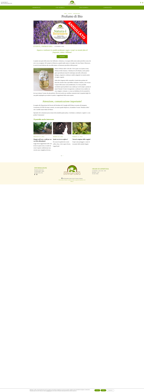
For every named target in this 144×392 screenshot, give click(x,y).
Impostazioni (110, 390)
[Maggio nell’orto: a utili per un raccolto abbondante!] (42, 128)
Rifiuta (103, 390)
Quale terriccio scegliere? (60, 139)
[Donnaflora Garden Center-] (72, 3)
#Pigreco (72, 181)
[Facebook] (140, 3)
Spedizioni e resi (82, 179)
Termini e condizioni (68, 179)
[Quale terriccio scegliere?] (62, 128)
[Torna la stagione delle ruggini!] (81, 128)
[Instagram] (142, 3)
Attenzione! (62, 56)
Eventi (36, 46)
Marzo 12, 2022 (78, 136)
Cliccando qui (48, 390)
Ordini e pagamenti (75, 179)
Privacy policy (61, 179)
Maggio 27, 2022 (39, 136)
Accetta (97, 390)
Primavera (47, 46)
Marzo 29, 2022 (58, 136)
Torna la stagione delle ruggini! (81, 139)
